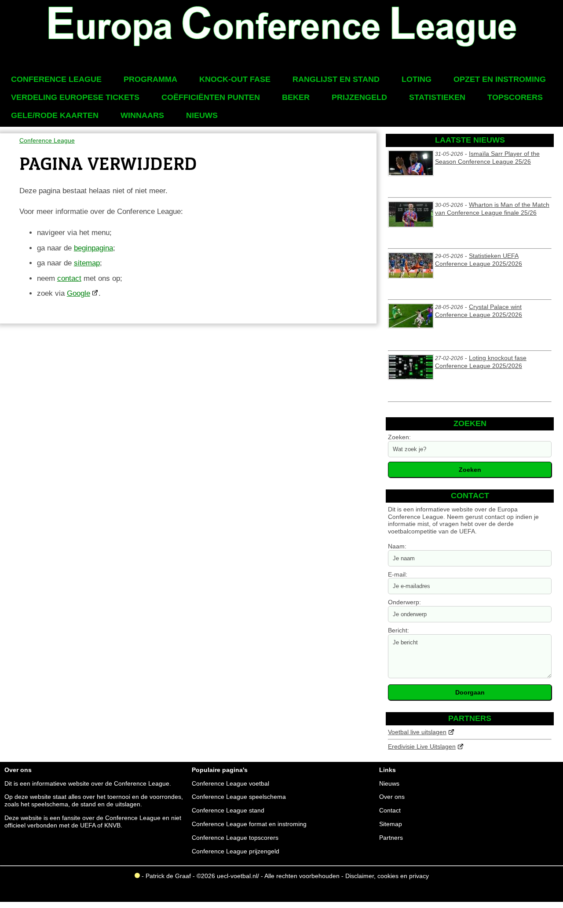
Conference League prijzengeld (235, 851)
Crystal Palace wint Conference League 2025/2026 (478, 310)
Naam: (397, 546)
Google (78, 293)
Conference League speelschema (239, 796)
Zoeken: (399, 437)
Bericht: (398, 630)
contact (69, 278)
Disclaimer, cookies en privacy (387, 875)
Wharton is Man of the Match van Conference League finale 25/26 (492, 208)
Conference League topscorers (235, 837)
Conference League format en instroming (249, 823)
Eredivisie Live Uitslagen (422, 746)
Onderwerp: (404, 602)
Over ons (392, 796)
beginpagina (93, 248)
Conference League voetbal (230, 783)
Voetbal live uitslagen (417, 731)
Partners (391, 837)
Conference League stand (228, 810)
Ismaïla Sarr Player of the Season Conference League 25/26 (487, 157)
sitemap (87, 263)
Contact (390, 810)
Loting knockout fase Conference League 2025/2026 (480, 361)
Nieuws (389, 783)
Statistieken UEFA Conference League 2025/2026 (478, 259)
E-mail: (397, 574)
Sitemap (390, 823)
